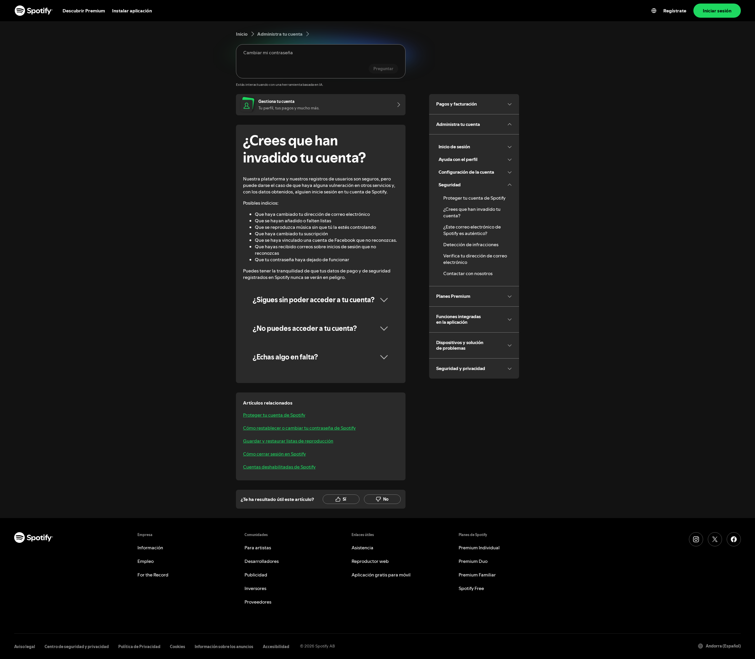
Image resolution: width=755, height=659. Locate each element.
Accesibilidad (276, 647)
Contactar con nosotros (468, 273)
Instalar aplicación (132, 10)
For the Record (152, 574)
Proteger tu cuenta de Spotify (274, 415)
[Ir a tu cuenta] (397, 105)
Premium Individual (479, 547)
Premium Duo (473, 561)
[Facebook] (734, 539)
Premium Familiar (477, 574)
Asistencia (362, 547)
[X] (715, 539)
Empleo (145, 561)
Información (150, 547)
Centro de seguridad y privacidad (77, 647)
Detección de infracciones (470, 244)
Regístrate (674, 10)
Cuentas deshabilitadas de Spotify (279, 467)
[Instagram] (696, 539)
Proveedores (257, 602)
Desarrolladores (261, 561)
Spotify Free (471, 588)
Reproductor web (370, 561)
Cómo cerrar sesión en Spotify (274, 454)
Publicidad (255, 574)
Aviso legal (24, 647)
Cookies (177, 647)
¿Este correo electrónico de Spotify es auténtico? (472, 229)
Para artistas (257, 547)
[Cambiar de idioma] (653, 10)
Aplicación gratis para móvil (381, 574)
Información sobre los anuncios (224, 647)
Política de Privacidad (139, 647)
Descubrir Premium (84, 10)
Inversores (255, 588)
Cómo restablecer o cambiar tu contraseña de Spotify (299, 428)
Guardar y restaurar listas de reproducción (288, 441)
